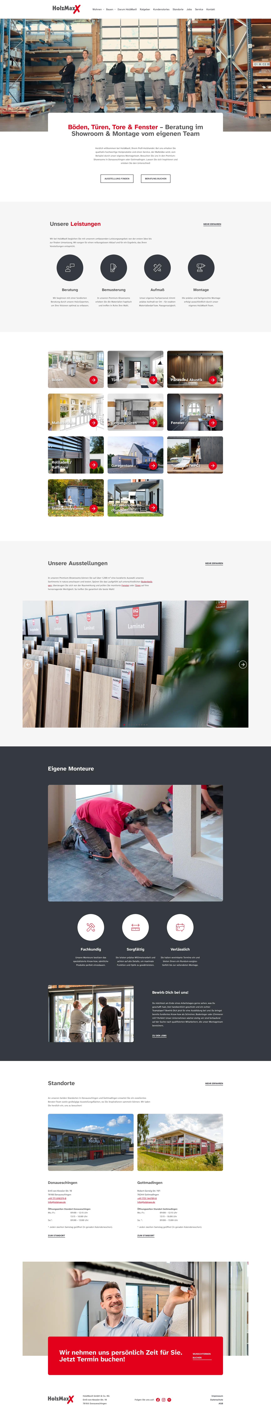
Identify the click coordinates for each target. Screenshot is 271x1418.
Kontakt (210, 9)
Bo (142, 581)
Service (199, 9)
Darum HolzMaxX (127, 9)
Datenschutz (216, 1399)
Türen (138, 585)
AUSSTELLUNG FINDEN (117, 178)
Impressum (217, 1395)
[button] (124, 724)
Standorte (178, 9)
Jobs (189, 9)
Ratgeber (145, 9)
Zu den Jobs (159, 1035)
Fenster (125, 585)
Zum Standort (56, 1235)
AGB (221, 1403)
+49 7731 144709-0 (147, 1198)
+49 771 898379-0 (57, 1198)
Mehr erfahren (212, 224)
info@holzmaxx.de (57, 1202)
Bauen (109, 9)
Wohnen (97, 9)
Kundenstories (161, 9)
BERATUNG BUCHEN (155, 178)
